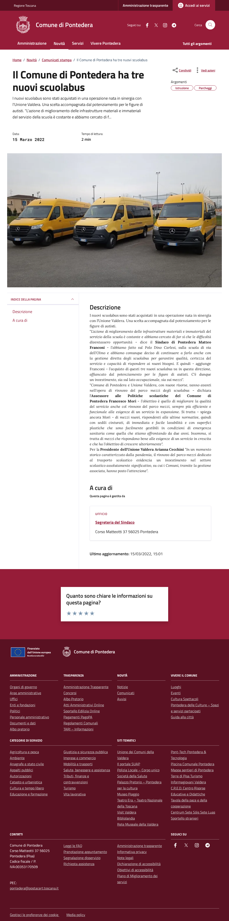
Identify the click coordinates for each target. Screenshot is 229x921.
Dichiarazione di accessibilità (139, 863)
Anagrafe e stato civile (27, 764)
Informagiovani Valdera (188, 782)
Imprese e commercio (80, 758)
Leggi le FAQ (73, 845)
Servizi (77, 43)
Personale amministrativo (29, 717)
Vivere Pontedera (106, 43)
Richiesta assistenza (79, 863)
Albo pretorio (20, 729)
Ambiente (17, 758)
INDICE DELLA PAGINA (26, 299)
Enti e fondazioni (22, 705)
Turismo (70, 788)
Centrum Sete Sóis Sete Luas (193, 812)
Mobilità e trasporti (78, 764)
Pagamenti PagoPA (78, 717)
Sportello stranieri (184, 818)
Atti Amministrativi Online (84, 705)
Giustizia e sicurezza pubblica (86, 752)
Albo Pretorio (73, 699)
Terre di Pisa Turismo (186, 776)
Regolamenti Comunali (81, 723)
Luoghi (176, 687)
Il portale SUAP (128, 764)
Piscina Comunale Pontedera (192, 764)
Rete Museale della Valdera (137, 824)
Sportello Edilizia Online (82, 711)
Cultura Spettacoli (184, 699)
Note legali (125, 857)
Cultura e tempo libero (27, 788)
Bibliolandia (126, 818)
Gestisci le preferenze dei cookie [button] (34, 914)
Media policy (75, 914)
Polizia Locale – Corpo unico (138, 770)
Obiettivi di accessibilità (135, 870)
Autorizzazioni (21, 776)
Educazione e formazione (29, 794)
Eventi (176, 693)
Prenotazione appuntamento (85, 851)
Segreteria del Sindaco (115, 522)
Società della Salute (132, 776)
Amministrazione (32, 43)
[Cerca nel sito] (210, 25)
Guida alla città (182, 717)
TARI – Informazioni (78, 729)
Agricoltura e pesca (24, 752)
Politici (15, 711)
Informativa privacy (132, 851)
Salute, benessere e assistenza (87, 770)
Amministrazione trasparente (145, 5)
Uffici (14, 699)
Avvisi (121, 699)
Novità (59, 43)
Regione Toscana (25, 5)
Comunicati (125, 693)
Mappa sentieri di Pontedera (192, 770)
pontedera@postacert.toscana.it (34, 888)
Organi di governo (23, 687)
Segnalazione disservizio (82, 857)
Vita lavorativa (75, 794)
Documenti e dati (23, 723)
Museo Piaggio (128, 794)
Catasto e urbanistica (26, 782)
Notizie (122, 687)
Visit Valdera (126, 812)
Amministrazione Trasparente (86, 687)
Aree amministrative (25, 693)
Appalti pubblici (21, 770)
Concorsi (70, 693)
